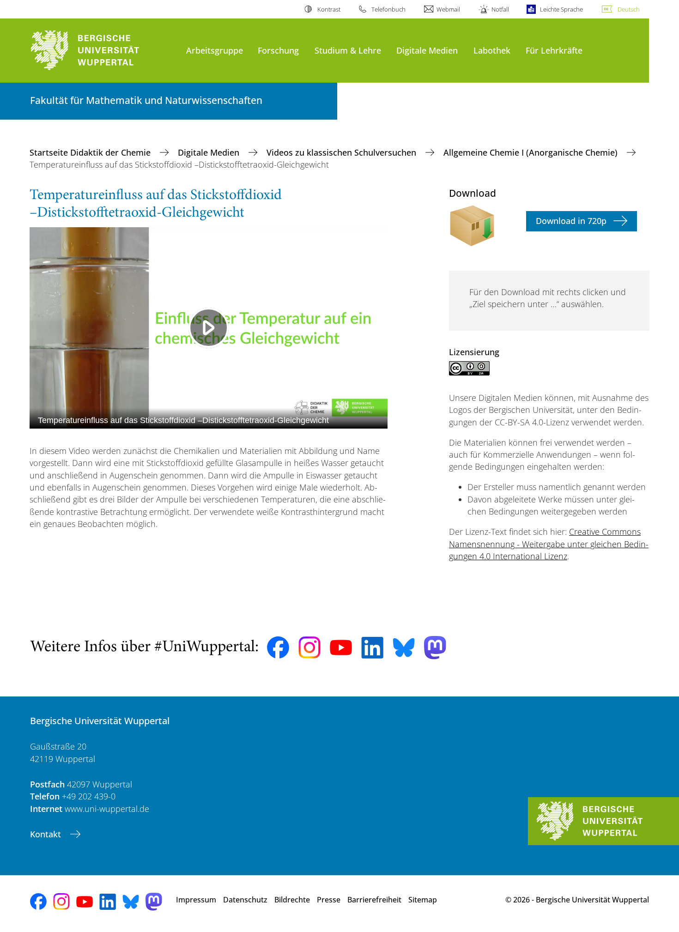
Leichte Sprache (561, 9)
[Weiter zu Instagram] (309, 647)
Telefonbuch (388, 9)
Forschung (278, 50)
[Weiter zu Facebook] (278, 647)
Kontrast (328, 9)
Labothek (491, 50)
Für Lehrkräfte (554, 50)
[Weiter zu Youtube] (341, 647)
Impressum (196, 900)
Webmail (448, 9)
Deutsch (629, 9)
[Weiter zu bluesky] (404, 647)
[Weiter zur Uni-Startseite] (103, 50)
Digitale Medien (427, 50)
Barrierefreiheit (374, 900)
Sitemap (422, 900)
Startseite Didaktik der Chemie (91, 152)
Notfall (500, 9)
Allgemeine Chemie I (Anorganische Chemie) (531, 152)
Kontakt (46, 834)
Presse (328, 900)
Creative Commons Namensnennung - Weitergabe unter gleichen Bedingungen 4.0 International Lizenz (549, 544)
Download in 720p (571, 220)
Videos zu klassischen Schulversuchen (342, 152)
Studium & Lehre (348, 50)
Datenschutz (245, 900)
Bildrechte (292, 900)
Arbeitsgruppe (214, 50)
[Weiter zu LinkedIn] (372, 648)
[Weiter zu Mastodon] (435, 648)
